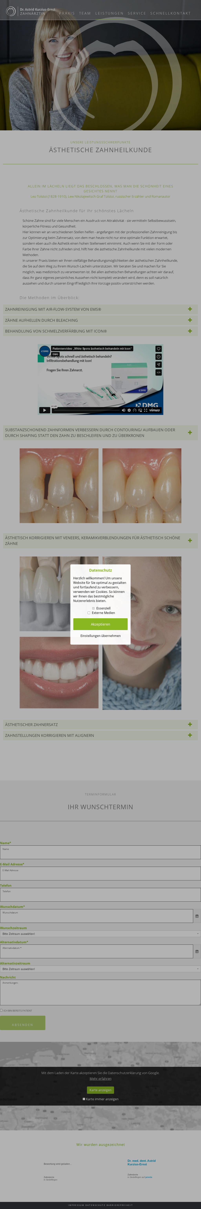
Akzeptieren (100, 624)
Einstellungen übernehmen (100, 636)
